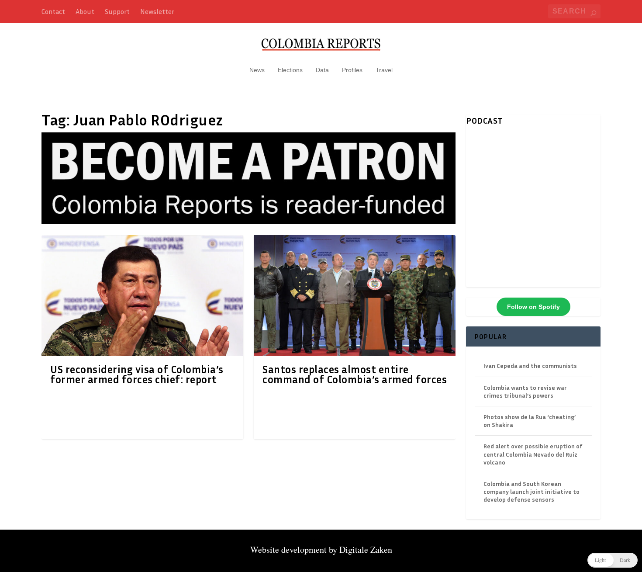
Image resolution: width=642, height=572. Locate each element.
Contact (53, 11)
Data (322, 69)
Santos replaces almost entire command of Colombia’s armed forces (354, 374)
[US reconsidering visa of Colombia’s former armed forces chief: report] (142, 295)
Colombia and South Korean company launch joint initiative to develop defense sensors (531, 491)
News (257, 69)
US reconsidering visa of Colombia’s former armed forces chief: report (137, 374)
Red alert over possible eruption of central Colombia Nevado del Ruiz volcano (533, 453)
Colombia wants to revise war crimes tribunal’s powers (525, 391)
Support (117, 11)
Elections (290, 69)
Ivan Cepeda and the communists (530, 365)
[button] (612, 560)
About (85, 11)
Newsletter (157, 11)
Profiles (352, 69)
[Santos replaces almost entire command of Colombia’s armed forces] (355, 295)
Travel (384, 69)
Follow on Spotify (533, 306)
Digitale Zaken (365, 549)
